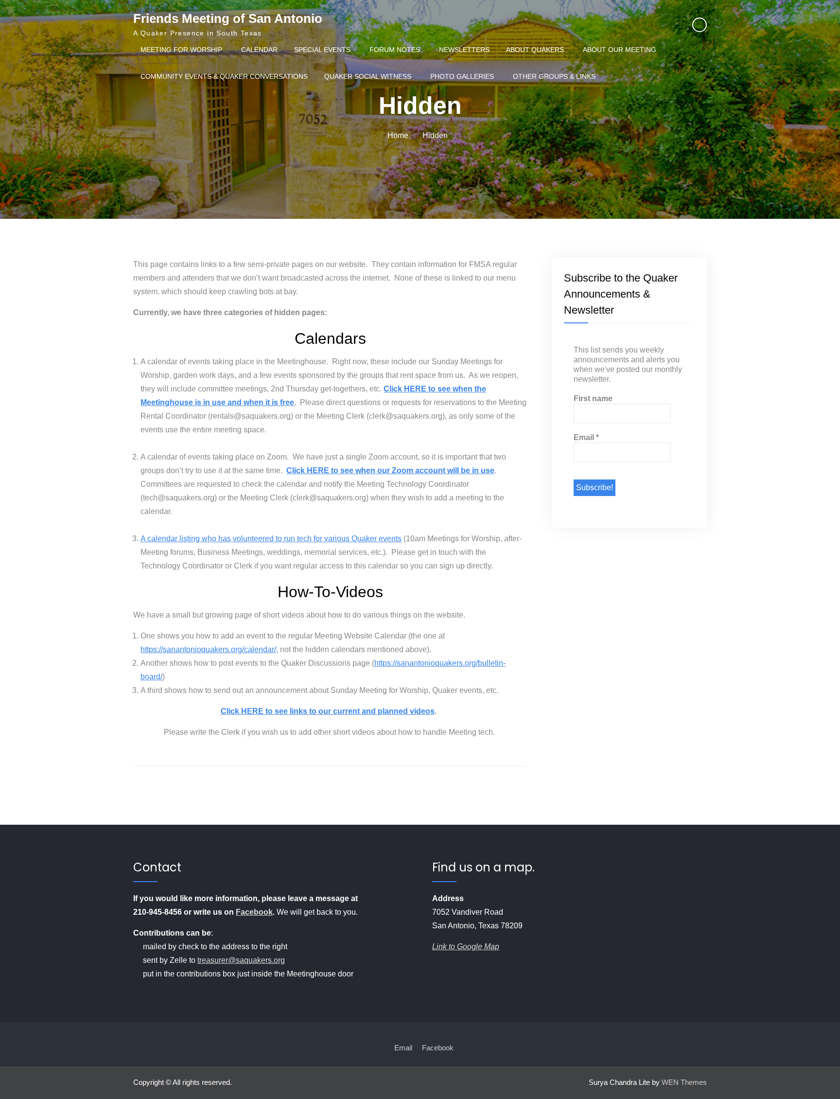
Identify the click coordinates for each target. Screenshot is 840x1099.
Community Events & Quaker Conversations (224, 76)
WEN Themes (684, 1082)
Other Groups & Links (554, 76)
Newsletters (464, 49)
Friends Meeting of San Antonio (227, 18)
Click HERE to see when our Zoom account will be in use (390, 470)
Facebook (254, 912)
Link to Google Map (465, 946)
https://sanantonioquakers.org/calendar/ (208, 649)
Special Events (322, 49)
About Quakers (535, 49)
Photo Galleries (462, 76)
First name (593, 398)
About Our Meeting (619, 49)
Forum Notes (394, 49)
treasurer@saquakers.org (241, 960)
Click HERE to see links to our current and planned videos (328, 711)
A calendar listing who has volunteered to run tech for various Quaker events (271, 538)
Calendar (259, 49)
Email (586, 437)
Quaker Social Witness (367, 76)
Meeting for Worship (181, 49)
